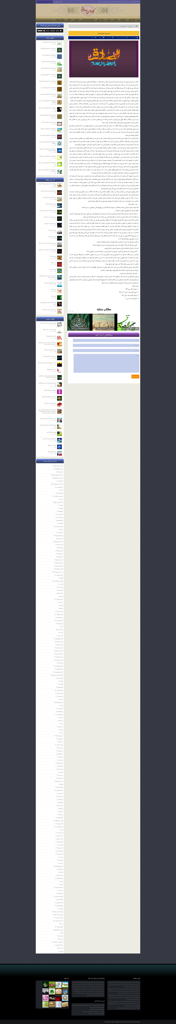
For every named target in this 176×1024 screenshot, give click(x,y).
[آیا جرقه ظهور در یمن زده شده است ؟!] (59, 440)
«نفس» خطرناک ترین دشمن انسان (50, 403)
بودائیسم (61, 596)
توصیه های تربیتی (60, 620)
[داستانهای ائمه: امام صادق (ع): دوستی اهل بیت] (59, 95)
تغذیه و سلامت (60, 617)
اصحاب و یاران (60, 517)
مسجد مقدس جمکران (59, 887)
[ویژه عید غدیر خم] (59, 271)
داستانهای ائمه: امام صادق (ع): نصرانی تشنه (48, 88)
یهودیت (61, 951)
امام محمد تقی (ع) (59, 566)
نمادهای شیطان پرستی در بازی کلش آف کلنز (48, 323)
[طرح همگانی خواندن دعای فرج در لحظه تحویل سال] (59, 426)
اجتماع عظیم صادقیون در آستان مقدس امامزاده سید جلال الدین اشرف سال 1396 (47, 376)
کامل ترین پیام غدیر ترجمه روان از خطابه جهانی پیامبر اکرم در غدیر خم (47, 276)
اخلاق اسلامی (60, 493)
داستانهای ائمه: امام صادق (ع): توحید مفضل (48, 74)
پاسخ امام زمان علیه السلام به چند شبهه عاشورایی (47, 250)
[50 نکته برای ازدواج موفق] (59, 371)
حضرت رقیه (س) (60, 645)
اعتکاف (61, 529)
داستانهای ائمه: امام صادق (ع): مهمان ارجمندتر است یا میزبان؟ (48, 115)
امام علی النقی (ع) (60, 560)
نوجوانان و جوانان (60, 927)
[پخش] (61, 31)
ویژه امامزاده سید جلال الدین (58, 942)
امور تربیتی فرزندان (59, 575)
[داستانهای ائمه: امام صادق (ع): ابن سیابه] (79, 325)
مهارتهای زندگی (60, 905)
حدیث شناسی (60, 636)
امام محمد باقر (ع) (60, 563)
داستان (61, 699)
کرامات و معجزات (60, 839)
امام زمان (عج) (60, 551)
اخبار (62, 490)
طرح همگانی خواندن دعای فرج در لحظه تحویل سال (48, 425)
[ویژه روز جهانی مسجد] (59, 231)
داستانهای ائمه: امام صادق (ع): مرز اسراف (49, 122)
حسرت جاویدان (104, 33)
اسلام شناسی (100, 19)
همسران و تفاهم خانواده (59, 930)
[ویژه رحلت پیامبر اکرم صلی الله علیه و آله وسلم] (59, 212)
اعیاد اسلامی (60, 532)
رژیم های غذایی (60, 714)
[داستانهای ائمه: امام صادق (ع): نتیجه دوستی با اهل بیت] (59, 164)
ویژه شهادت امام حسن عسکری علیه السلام (48, 191)
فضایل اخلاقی (60, 818)
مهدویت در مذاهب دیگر (59, 915)
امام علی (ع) (60, 557)
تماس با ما (100, 2)
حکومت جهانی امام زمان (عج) (58, 675)
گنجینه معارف (60, 854)
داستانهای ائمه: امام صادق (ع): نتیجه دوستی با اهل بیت (47, 163)
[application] (50, 31)
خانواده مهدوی (60, 687)
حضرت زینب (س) (60, 648)
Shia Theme (137, 1022)
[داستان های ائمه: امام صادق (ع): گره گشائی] (59, 69)
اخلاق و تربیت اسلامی (88, 19)
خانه (129, 2)
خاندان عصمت (60, 678)
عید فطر (61, 808)
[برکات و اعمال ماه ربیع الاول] (59, 205)
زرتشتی (61, 730)
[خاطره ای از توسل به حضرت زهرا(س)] (59, 331)
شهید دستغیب (60, 769)
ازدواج (62, 505)
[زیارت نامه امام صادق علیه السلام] (59, 351)
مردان (62, 881)
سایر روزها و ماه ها (59, 736)
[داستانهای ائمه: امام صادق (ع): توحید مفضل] (59, 76)
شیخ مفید (61, 772)
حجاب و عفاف (60, 629)
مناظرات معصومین (60, 902)
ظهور (62, 784)
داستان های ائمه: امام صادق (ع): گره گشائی (48, 68)
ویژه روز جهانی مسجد (52, 230)
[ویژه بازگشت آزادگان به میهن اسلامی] (59, 199)
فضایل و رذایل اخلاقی (59, 821)
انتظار (62, 578)
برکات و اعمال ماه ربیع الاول (51, 204)
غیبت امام (61, 814)
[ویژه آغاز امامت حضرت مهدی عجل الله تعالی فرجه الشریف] (59, 185)
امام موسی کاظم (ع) (59, 569)
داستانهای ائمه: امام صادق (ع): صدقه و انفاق (48, 129)
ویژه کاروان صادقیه (59, 945)
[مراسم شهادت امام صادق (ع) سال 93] (59, 358)
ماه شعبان (61, 863)
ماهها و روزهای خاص (59, 866)
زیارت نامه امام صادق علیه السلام (50, 350)
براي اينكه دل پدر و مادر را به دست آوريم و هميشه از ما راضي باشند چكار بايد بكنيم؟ (47, 343)
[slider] (40, 30)
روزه (62, 723)
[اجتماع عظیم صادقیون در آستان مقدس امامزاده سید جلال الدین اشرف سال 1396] (59, 377)
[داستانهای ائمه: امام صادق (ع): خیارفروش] (59, 63)
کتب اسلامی (60, 836)
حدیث (108, 19)
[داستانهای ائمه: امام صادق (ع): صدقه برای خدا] (59, 137)
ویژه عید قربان (53, 289)
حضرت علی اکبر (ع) (59, 651)
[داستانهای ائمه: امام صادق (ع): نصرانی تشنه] (59, 89)
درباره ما (126, 2)
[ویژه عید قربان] (59, 291)
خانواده (68, 19)
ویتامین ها (61, 939)
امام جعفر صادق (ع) (59, 535)
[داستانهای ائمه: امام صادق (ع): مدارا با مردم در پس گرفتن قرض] (59, 102)
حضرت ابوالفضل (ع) (59, 639)
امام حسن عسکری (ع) (59, 542)
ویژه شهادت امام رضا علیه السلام (50, 223)
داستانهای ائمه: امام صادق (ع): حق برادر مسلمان (47, 156)
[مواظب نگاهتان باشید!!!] (59, 453)
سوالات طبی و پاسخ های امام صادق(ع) (49, 397)
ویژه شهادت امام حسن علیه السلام (50, 217)
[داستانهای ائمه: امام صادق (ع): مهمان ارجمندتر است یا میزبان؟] (59, 116)
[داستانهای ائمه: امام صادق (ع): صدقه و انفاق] (59, 130)
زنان (62, 733)
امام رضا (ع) (61, 548)
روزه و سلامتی (60, 727)
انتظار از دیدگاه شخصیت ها (58, 581)
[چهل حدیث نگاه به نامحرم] (59, 433)
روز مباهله (61, 720)
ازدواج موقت (61, 511)
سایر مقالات (61, 742)
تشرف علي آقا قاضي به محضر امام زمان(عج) (48, 418)
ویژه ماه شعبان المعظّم (52, 445)
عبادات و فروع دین (59, 790)
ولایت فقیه (61, 936)
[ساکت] (44, 31)
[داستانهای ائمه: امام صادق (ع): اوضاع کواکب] (103, 325)
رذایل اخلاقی (60, 711)
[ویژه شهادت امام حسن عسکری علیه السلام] (59, 192)
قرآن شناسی (61, 833)
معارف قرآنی (61, 893)
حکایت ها (76, 19)
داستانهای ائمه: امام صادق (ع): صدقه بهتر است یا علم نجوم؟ (47, 142)
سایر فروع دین (60, 739)
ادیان (62, 499)
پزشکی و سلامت (59, 19)
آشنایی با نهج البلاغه (59, 469)
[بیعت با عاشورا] (59, 264)
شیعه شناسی (61, 775)
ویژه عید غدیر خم (53, 269)
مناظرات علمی (60, 899)
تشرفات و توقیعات (60, 614)
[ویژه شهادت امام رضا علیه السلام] (59, 225)
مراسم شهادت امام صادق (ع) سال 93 (49, 356)
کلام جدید (61, 845)
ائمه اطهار (122, 19)
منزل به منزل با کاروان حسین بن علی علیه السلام (47, 243)
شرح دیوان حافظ (60, 763)
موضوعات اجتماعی (60, 918)
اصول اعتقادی (60, 520)
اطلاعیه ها (61, 523)
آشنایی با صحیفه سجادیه (58, 466)
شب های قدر (60, 751)
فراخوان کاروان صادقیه (106, 2)
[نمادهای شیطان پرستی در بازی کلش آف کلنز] (59, 324)
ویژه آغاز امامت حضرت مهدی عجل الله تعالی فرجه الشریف (47, 184)
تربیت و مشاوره (60, 611)
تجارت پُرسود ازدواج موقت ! (51, 336)
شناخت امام (61, 766)
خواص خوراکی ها (60, 690)
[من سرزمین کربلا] (59, 257)
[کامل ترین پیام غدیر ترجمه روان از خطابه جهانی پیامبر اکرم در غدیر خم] (59, 277)
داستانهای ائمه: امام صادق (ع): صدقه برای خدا (48, 135)
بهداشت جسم (60, 587)
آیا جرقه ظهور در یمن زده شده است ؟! (49, 439)
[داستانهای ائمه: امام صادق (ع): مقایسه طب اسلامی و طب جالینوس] (59, 171)
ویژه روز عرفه (53, 296)
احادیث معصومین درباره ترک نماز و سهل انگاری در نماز (47, 383)
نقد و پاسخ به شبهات (59, 921)
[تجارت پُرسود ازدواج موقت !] (59, 337)
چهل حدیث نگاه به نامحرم (51, 432)
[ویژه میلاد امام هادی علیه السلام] (59, 284)
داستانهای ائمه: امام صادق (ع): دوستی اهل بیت (48, 94)
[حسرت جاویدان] (103, 59)
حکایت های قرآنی (60, 669)
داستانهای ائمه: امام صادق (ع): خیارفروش (49, 61)
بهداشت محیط (60, 593)
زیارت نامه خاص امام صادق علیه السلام (117, 2)
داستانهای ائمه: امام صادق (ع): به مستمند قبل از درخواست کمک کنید (47, 149)
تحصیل (61, 605)
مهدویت (115, 19)
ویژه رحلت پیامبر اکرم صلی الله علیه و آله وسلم (48, 210)
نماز (62, 924)
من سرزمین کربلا (53, 256)
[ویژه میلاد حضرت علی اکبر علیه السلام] (59, 311)
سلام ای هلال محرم (52, 236)
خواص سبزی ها (60, 693)
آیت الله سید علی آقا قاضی (58, 478)
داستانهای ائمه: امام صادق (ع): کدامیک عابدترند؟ (47, 81)
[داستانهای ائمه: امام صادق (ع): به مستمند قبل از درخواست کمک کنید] (59, 150)
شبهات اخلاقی (60, 754)
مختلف (61, 872)
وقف (62, 933)
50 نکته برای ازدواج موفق (51, 369)
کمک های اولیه (60, 848)
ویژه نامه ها (61, 948)
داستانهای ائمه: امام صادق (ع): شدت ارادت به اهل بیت (47, 108)
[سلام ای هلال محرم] (59, 238)
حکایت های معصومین (59, 672)
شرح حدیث (61, 760)
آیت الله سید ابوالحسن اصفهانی (57, 475)
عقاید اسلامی (60, 793)
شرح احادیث (61, 757)
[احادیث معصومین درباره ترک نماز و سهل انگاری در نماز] (59, 384)
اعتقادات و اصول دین (59, 526)
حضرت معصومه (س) (59, 660)
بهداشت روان (60, 590)
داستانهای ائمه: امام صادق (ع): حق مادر (130, 329)
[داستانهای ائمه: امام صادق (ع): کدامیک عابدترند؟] (59, 82)
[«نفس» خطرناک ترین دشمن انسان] (59, 405)
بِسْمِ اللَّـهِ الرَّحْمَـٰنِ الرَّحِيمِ (135, 2)
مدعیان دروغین (60, 875)
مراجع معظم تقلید (60, 878)
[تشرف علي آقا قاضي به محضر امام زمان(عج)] (59, 420)
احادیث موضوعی (60, 487)
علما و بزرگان (60, 796)
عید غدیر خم (60, 805)
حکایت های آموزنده (120, 38)
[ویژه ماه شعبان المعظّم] (59, 447)
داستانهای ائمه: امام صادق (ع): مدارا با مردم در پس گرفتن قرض (47, 101)
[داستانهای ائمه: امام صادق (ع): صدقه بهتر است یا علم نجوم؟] (59, 143)
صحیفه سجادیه (60, 778)
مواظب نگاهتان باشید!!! (52, 452)
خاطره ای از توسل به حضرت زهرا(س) (49, 329)
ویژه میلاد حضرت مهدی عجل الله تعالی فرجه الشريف (48, 303)
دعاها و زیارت (60, 708)
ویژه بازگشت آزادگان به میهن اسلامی (49, 197)
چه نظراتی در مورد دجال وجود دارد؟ (50, 390)
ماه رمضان (61, 860)
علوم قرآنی (61, 802)
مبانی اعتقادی (60, 869)
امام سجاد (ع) (60, 554)
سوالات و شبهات (60, 745)
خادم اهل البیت (133, 38)
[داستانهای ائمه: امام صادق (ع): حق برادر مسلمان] (59, 157)
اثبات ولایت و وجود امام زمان (58, 484)
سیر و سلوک (61, 748)
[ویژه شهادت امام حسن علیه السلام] (59, 218)
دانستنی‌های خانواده (59, 702)
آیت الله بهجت (60, 472)
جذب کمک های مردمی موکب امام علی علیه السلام (47, 363)
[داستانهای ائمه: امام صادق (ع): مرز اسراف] (59, 123)
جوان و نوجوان (60, 623)
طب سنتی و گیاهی (59, 781)
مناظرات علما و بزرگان (59, 896)
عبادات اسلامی (60, 787)
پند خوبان (61, 602)
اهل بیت (61, 584)
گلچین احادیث (60, 851)
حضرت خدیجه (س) (59, 642)
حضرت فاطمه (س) (59, 654)
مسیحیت (61, 890)
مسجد (62, 884)
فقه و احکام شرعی (60, 827)
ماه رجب (61, 857)
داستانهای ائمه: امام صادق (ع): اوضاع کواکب (104, 329)
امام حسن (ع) (60, 538)
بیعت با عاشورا (53, 263)
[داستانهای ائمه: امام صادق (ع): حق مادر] (128, 325)
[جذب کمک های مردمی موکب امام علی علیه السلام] (59, 364)
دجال (62, 705)
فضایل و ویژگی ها (60, 824)
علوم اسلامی (60, 799)
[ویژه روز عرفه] (59, 297)
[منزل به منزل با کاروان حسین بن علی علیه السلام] (59, 244)
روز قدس (61, 717)
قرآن (62, 830)
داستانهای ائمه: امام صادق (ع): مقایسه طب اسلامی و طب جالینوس (47, 170)
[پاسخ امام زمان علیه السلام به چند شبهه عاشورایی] (59, 251)
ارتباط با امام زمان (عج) (59, 502)
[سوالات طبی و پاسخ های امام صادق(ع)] (59, 398)
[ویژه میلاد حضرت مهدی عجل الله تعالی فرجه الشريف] (59, 304)
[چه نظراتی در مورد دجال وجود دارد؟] (59, 391)
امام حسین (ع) (60, 545)
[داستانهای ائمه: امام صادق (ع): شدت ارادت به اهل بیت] (59, 109)
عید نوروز (61, 811)
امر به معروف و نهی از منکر (58, 572)
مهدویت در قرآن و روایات (58, 912)
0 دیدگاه (100, 38)
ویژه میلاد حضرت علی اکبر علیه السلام (49, 310)
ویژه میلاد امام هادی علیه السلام (50, 283)
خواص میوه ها (60, 696)
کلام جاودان (132, 19)
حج (62, 626)
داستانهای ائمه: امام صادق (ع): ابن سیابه (81, 329)
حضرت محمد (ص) (59, 657)
